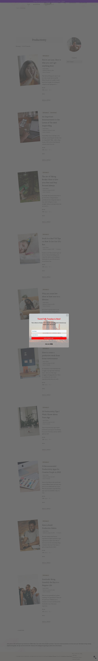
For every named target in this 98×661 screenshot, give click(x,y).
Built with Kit (49, 344)
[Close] (67, 315)
